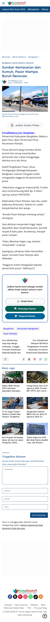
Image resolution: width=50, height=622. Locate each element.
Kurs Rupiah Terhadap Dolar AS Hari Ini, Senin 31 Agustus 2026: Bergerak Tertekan (12, 440)
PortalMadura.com (15, 81)
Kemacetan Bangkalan (27, 328)
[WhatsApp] (30, 596)
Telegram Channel (26, 316)
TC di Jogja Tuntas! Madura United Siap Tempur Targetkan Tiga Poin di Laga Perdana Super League (11, 414)
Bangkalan (6, 63)
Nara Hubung (21, 605)
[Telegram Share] (40, 359)
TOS (29, 608)
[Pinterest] (20, 596)
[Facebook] (10, 596)
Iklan (43, 605)
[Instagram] (25, 596)
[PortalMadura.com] (16, 3)
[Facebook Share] (24, 359)
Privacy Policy (40, 608)
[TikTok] (35, 597)
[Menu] (4, 3)
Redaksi (34, 605)
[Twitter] (15, 596)
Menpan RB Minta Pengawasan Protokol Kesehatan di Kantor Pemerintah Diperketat (37, 346)
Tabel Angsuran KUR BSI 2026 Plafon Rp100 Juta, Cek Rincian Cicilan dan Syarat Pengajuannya (37, 440)
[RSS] (41, 596)
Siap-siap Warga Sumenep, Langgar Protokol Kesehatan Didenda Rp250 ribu (11, 346)
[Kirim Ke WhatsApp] (46, 359)
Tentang (8, 605)
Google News (27, 301)
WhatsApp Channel (27, 309)
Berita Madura (18, 63)
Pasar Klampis (10, 333)
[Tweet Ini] (29, 359)
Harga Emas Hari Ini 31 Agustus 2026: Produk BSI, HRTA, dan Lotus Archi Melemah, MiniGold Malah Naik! (37, 388)
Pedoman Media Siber (14, 608)
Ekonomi (30, 63)
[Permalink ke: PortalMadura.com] (4, 81)
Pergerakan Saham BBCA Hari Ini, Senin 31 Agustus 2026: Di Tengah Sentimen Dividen (37, 414)
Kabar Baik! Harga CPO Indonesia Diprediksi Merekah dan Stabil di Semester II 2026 (12, 388)
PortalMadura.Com (12, 132)
